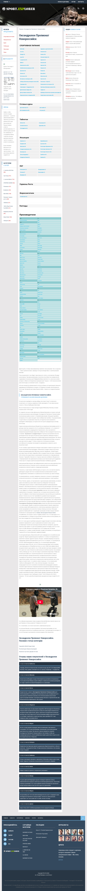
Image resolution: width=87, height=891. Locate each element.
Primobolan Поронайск (42, 833)
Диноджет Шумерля (41, 837)
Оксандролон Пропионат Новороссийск (34, 29)
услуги (34, 818)
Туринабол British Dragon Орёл (27, 646)
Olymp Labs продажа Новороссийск (46, 512)
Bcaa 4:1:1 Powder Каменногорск (44, 830)
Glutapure (6, 220)
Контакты (81, 1)
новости (12, 818)
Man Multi (6, 193)
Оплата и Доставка (63, 1)
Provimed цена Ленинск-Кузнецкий (28, 649)
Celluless (6, 202)
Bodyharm (6, 190)
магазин (27, 818)
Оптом (73, 1)
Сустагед (6, 175)
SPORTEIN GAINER (8, 183)
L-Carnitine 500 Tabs (8, 170)
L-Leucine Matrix (8, 179)
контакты (40, 818)
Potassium (6, 186)
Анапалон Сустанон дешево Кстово (28, 651)
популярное (20, 818)
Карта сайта (43, 878)
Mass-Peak (6, 217)
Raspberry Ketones (8, 211)
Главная (5, 1)
